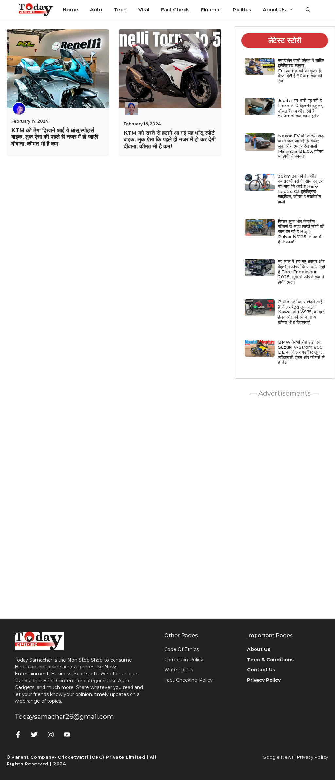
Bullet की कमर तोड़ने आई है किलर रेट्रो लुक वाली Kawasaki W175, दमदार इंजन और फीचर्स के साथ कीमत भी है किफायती (301, 312)
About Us (274, 10)
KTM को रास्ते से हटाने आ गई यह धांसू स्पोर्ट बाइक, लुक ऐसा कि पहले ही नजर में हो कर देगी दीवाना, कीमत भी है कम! (170, 140)
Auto (96, 10)
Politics (242, 10)
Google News (278, 757)
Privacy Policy (312, 757)
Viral (143, 10)
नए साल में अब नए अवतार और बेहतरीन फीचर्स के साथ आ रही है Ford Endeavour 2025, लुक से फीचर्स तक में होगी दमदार (301, 271)
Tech (120, 10)
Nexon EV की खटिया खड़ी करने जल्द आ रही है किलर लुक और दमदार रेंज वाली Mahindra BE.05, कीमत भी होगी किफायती (301, 146)
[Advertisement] (285, 506)
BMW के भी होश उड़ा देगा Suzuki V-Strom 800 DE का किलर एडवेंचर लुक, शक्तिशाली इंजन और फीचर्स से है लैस (301, 352)
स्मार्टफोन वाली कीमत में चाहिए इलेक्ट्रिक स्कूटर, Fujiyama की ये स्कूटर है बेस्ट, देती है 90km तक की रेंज (301, 70)
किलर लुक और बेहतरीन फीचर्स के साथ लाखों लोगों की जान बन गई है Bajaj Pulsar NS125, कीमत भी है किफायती (301, 231)
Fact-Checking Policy (188, 680)
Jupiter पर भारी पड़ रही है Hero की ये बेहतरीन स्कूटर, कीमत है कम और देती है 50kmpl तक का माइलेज (300, 108)
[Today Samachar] (36, 10)
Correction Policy (183, 660)
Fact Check (175, 10)
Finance (211, 10)
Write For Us (178, 670)
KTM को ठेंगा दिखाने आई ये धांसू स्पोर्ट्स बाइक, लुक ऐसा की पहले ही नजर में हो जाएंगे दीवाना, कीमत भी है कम (54, 137)
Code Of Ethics (181, 649)
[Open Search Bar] (308, 10)
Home (70, 10)
